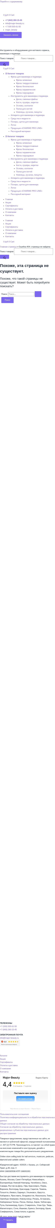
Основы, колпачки (24, 106)
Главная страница (8, 247)
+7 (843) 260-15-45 (8, 1030)
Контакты (9, 215)
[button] (11, 35)
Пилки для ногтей (24, 109)
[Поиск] (4, 64)
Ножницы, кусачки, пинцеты (29, 112)
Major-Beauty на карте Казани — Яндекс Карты (25, 1108)
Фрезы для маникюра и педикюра (26, 77)
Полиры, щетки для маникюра (24, 122)
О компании (10, 212)
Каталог (3, 1056)
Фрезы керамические (25, 90)
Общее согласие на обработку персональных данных (25, 1124)
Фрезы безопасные (25, 86)
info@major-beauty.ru (9, 1038)
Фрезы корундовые (25, 93)
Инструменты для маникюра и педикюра (29, 96)
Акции (8, 202)
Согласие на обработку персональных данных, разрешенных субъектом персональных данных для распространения (24, 1130)
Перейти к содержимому (11, 2)
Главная (9, 199)
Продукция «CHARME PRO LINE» (26, 128)
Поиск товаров (7, 58)
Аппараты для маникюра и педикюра (27, 115)
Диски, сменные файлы (27, 99)
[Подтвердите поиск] (38, 294)
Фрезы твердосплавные (27, 83)
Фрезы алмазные (24, 80)
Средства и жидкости (20, 119)
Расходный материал (20, 131)
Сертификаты (11, 206)
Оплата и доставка (14, 209)
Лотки (13, 125)
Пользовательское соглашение (14, 1114)
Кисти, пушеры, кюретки (27, 102)
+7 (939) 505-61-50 (8, 1026)
